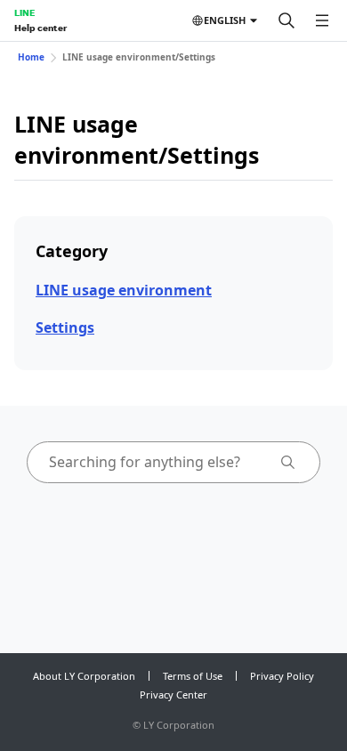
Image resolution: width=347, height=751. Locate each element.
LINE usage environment (124, 290)
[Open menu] (322, 20)
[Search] (286, 20)
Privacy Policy (282, 675)
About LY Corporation (84, 675)
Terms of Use (192, 675)
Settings (65, 327)
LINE (24, 12)
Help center (40, 27)
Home (31, 57)
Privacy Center (173, 694)
